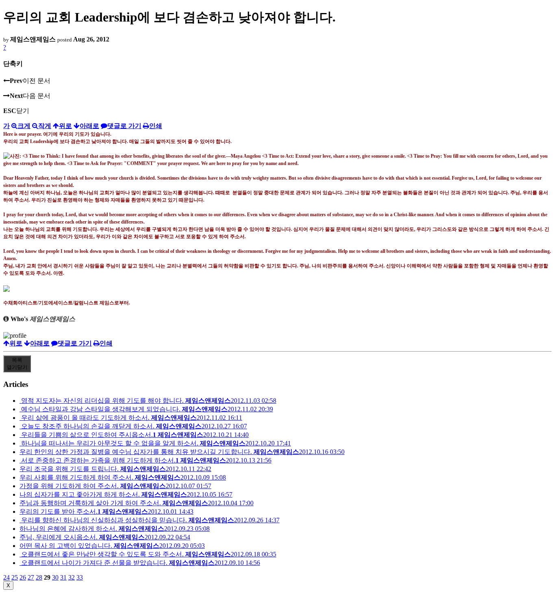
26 (23, 577)
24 (6, 577)
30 (55, 577)
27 (31, 577)
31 (63, 577)
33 (79, 577)
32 (71, 577)
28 (39, 577)
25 (14, 577)
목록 (17, 363)
